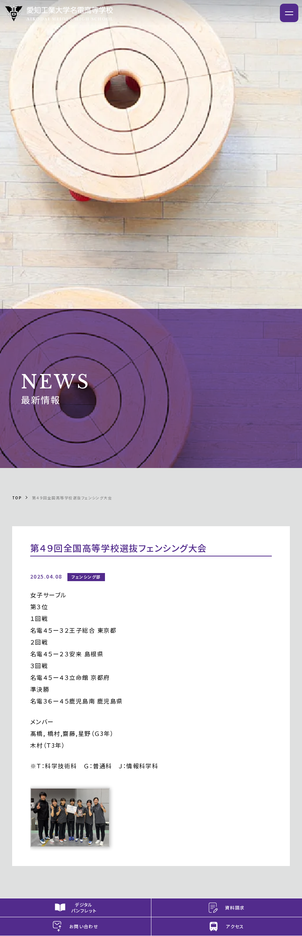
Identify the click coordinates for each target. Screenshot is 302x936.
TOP (17, 497)
